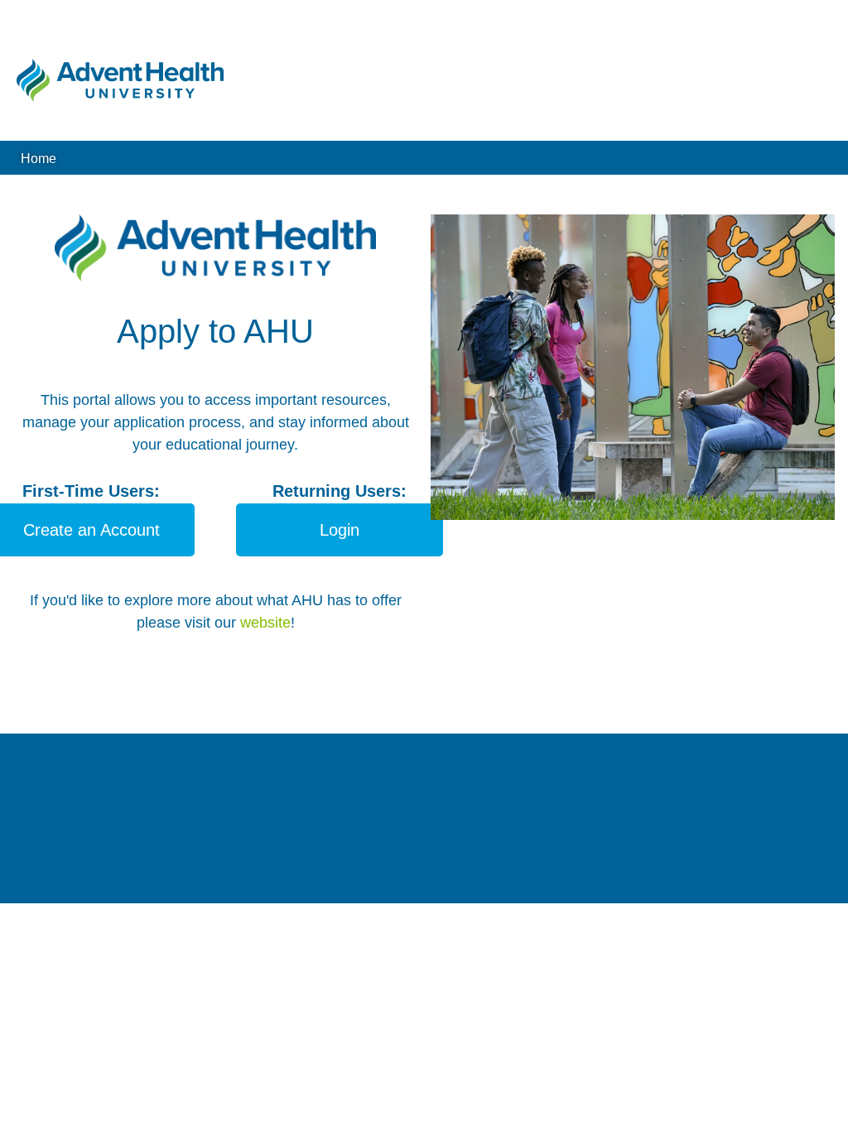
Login (339, 530)
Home (38, 158)
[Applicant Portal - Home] (120, 80)
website (265, 622)
